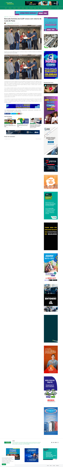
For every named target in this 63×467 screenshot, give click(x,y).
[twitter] (54, 442)
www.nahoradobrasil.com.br (17, 111)
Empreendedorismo (44, 8)
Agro (38, 8)
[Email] (20, 113)
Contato (54, 465)
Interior (23, 8)
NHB (6, 8)
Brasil (14, 8)
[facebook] (52, 442)
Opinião (50, 8)
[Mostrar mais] (22, 113)
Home (48, 465)
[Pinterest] (19, 113)
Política (26, 8)
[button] (55, 8)
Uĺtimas (10, 8)
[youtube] (56, 442)
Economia (31, 8)
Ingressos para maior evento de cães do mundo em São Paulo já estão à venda (22, 125)
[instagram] (58, 442)
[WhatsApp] (17, 113)
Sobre (51, 465)
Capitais (19, 8)
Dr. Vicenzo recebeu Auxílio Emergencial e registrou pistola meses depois (10, 125)
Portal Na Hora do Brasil (10, 111)
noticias (6, 111)
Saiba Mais (8, 463)
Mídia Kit (57, 465)
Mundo (35, 8)
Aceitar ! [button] (4, 464)
